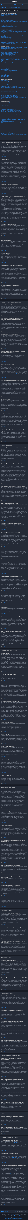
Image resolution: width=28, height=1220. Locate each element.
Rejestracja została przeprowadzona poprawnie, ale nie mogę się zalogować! (13, 19)
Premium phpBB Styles (18, 1215)
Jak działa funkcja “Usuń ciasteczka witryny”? (9, 26)
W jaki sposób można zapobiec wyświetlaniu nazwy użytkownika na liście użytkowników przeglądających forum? (13, 32)
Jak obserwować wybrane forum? (7, 121)
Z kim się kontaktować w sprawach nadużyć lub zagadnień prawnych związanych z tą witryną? (14, 135)
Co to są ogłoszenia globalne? (6, 71)
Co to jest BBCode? (4, 66)
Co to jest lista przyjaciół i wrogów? (7, 102)
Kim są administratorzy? (5, 80)
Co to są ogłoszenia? (5, 72)
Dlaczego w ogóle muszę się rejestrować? (9, 14)
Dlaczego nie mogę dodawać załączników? (9, 55)
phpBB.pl (16, 373)
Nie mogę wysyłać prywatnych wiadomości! (9, 95)
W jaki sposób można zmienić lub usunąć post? (10, 48)
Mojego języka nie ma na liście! (6, 37)
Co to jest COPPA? (4, 15)
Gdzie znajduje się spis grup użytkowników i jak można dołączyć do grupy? (13, 85)
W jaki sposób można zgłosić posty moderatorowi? (10, 58)
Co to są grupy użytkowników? (6, 82)
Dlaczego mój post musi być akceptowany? (9, 61)
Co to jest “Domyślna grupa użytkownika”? (9, 89)
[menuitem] (2, 5)
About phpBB (8, 1148)
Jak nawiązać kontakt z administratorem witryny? (10, 136)
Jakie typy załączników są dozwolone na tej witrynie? (11, 126)
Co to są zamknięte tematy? (6, 75)
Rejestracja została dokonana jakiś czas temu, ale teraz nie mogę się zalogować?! (14, 22)
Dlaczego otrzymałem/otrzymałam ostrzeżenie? (10, 56)
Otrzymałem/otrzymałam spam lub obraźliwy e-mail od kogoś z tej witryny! (13, 98)
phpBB (12, 1214)
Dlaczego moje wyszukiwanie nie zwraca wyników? (10, 110)
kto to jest (12, 1173)
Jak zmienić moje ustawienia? (6, 30)
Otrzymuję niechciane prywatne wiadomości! (9, 96)
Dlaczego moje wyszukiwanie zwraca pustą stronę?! (11, 111)
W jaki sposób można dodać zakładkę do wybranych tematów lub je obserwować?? (13, 120)
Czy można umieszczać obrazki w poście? (9, 70)
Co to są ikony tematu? (5, 76)
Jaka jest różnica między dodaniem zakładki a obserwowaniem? (13, 118)
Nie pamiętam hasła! (4, 23)
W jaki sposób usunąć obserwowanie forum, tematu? (11, 122)
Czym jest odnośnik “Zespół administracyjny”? (9, 91)
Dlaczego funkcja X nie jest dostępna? (8, 133)
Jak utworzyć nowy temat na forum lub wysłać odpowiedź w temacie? (14, 47)
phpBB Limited (17, 1142)
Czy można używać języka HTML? (7, 68)
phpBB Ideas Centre (16, 1157)
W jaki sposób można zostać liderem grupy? (9, 86)
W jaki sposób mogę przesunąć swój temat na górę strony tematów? (14, 62)
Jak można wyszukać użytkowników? (8, 112)
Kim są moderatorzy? (5, 81)
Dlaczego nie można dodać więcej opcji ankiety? (10, 52)
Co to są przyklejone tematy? (6, 74)
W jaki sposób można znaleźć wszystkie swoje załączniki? (12, 128)
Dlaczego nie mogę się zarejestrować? (8, 16)
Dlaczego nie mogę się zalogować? (7, 20)
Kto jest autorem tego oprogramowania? (8, 132)
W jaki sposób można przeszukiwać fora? (9, 109)
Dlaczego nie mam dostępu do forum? (8, 54)
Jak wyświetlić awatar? (5, 39)
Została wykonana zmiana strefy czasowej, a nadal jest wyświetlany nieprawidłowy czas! (13, 36)
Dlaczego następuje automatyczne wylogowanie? (10, 25)
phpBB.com (3, 375)
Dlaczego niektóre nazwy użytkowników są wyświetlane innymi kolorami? (13, 88)
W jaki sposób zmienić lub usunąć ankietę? (9, 53)
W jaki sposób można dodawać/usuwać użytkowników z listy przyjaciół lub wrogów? (12, 105)
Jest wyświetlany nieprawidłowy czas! (8, 33)
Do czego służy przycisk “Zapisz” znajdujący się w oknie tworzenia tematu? (13, 60)
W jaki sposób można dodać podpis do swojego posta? (11, 49)
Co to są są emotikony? (5, 69)
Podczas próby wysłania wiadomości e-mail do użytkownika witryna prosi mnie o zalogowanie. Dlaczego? (13, 43)
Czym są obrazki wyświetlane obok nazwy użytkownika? (11, 38)
